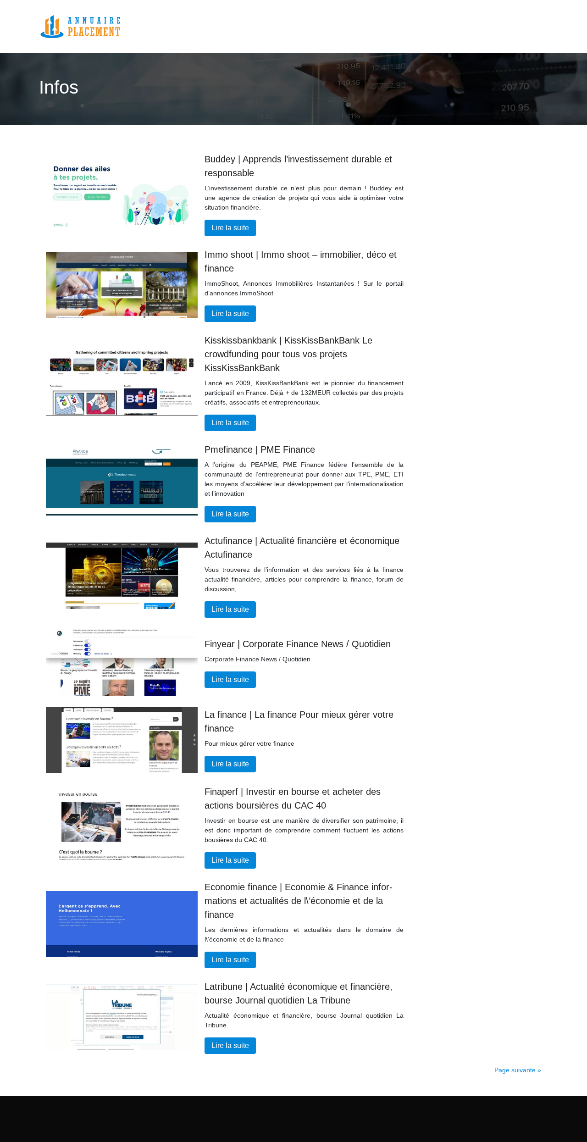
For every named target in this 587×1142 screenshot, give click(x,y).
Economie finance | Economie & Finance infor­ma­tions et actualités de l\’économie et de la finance (299, 901)
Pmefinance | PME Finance (260, 449)
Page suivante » (517, 1070)
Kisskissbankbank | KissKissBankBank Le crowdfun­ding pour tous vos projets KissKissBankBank (288, 354)
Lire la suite (230, 228)
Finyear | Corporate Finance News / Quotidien (298, 644)
